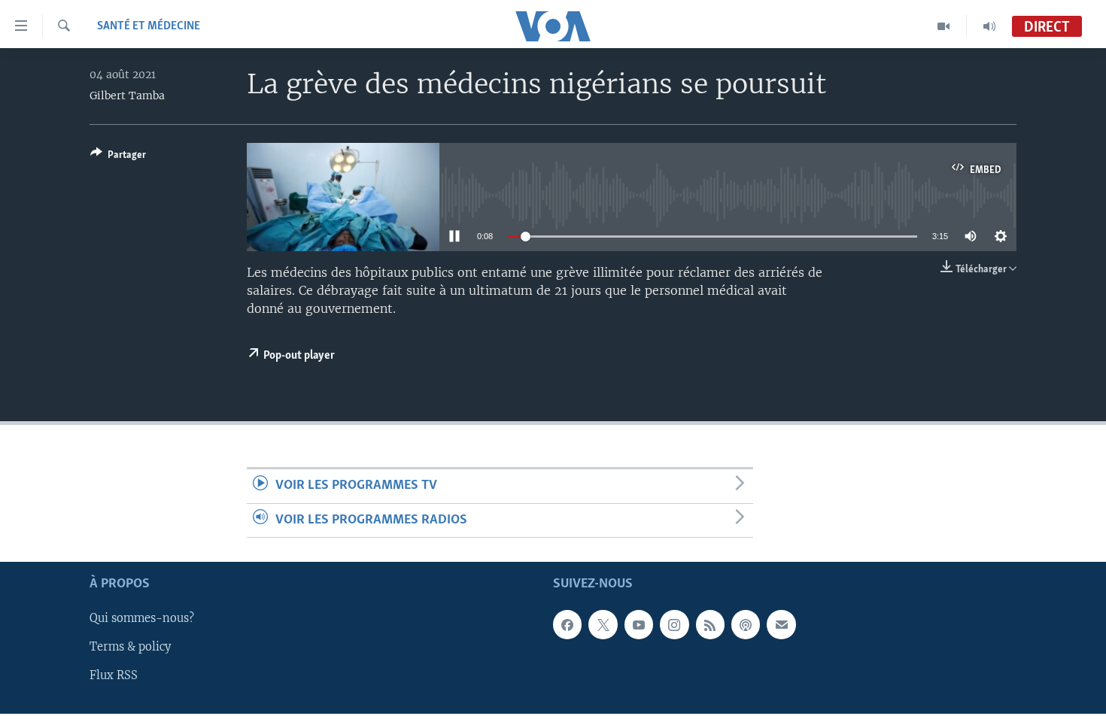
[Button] (118, 157)
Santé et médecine (148, 26)
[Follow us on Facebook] (567, 624)
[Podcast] (745, 624)
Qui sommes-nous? (142, 618)
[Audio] (989, 26)
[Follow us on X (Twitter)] (602, 624)
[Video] (944, 26)
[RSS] (710, 624)
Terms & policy (130, 647)
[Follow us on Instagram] (674, 624)
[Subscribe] (781, 624)
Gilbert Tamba (127, 95)
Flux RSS (114, 675)
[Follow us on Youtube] (638, 624)
